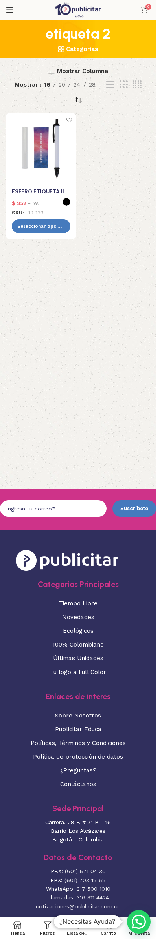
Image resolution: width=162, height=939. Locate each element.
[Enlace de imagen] (67, 559)
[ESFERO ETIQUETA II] (41, 148)
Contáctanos (78, 784)
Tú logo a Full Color (78, 672)
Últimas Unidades (78, 658)
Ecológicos (78, 630)
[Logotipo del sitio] (78, 9)
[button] (139, 922)
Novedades (78, 617)
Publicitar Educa (78, 729)
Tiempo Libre (78, 603)
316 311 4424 (93, 897)
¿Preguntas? (78, 770)
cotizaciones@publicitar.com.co (78, 906)
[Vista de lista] (110, 84)
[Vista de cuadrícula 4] (137, 84)
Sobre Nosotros (78, 715)
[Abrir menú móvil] (10, 10)
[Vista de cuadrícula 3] (123, 84)
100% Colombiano (78, 644)
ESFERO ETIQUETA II (38, 191)
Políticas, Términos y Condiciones (78, 742)
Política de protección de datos (78, 756)
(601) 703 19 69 (85, 880)
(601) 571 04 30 (85, 871)
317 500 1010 (93, 889)
